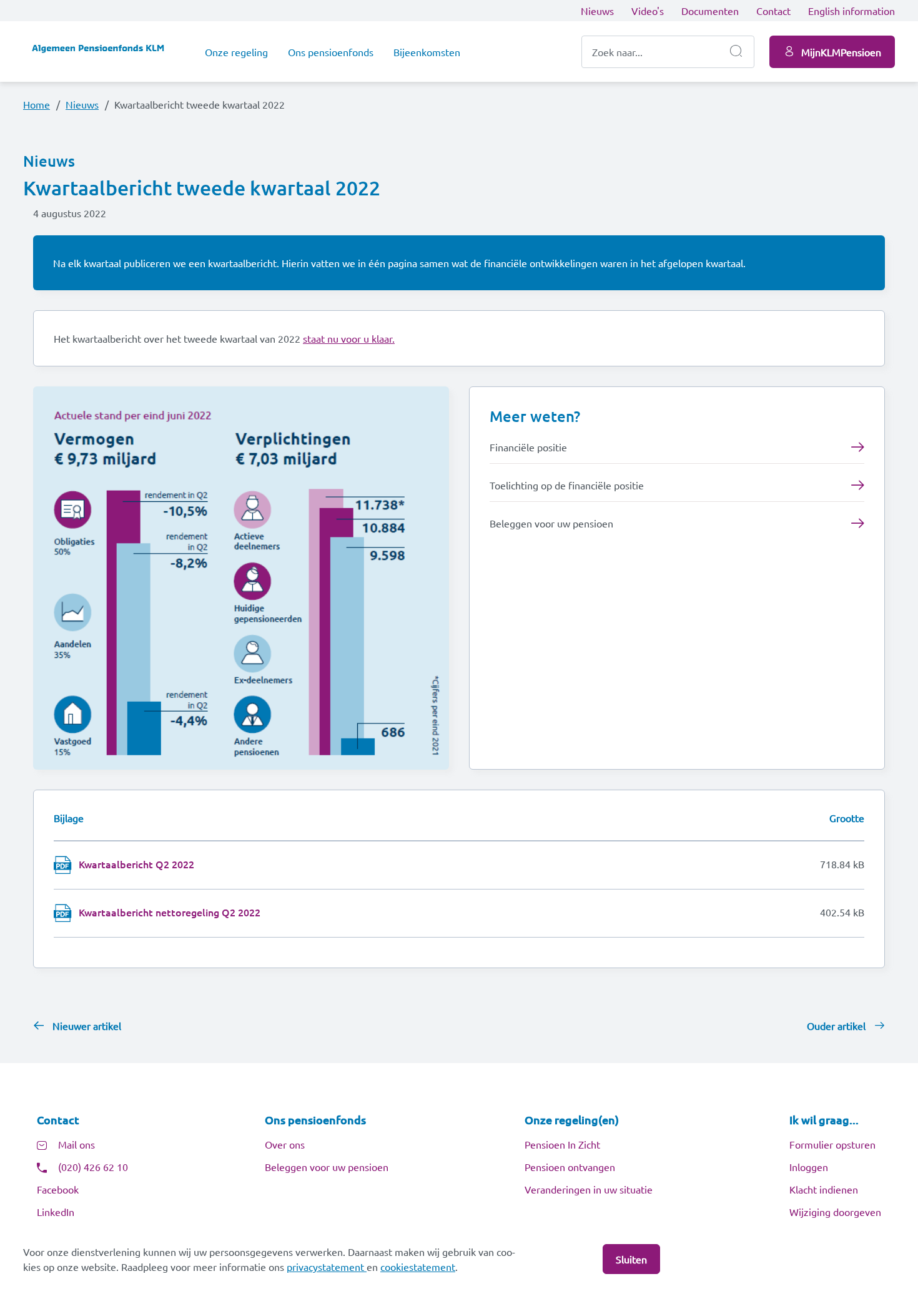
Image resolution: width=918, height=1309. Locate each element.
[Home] (104, 51)
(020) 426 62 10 (93, 1166)
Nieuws (597, 10)
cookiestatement (417, 1266)
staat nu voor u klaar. (349, 338)
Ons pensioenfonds (330, 52)
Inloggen (808, 1166)
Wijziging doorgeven (835, 1211)
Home (36, 104)
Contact (773, 10)
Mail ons (76, 1144)
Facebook (58, 1189)
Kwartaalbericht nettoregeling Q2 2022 (169, 912)
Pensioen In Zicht (562, 1144)
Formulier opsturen (832, 1144)
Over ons (285, 1144)
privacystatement (327, 1266)
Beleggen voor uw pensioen (326, 1166)
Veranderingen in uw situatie (589, 1189)
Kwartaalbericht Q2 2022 (136, 864)
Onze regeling (236, 52)
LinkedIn (55, 1211)
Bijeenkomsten (426, 52)
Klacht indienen (823, 1189)
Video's (647, 10)
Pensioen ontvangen (570, 1166)
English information (851, 10)
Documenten (710, 10)
